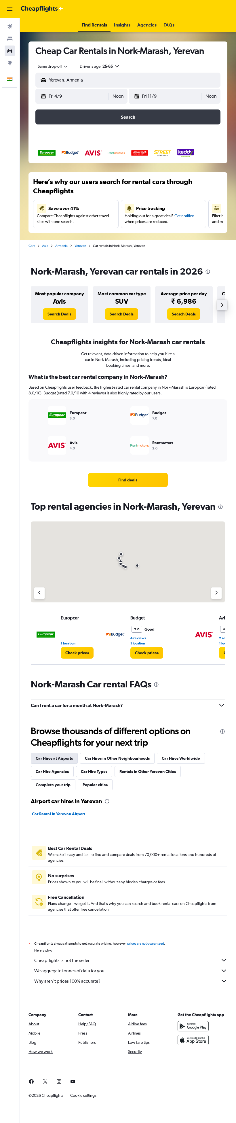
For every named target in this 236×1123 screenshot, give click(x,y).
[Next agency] (216, 593)
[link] (59, 314)
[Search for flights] (9, 26)
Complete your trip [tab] (53, 784)
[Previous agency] (39, 593)
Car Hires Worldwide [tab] (181, 758)
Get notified (184, 215)
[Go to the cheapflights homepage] (42, 9)
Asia (45, 246)
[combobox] (53, 66)
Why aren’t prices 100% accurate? (67, 981)
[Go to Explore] (9, 63)
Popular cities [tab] (95, 784)
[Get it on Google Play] (193, 1026)
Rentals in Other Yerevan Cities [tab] (147, 771)
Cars (31, 246)
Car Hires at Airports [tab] (54, 758)
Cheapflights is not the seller (62, 960)
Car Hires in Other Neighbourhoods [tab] (117, 758)
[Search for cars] (9, 50)
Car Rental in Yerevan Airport (58, 814)
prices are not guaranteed (145, 943)
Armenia (61, 246)
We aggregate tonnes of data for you (69, 970)
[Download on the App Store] (193, 1040)
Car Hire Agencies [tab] (52, 771)
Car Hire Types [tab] (94, 771)
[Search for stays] (9, 38)
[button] (9, 9)
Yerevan (80, 246)
